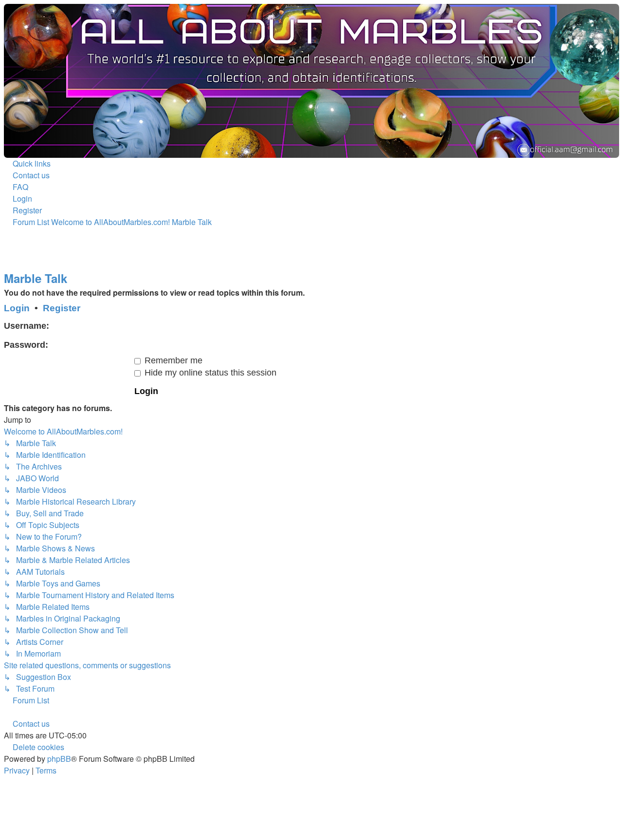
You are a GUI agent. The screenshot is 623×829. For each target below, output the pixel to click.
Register (61, 308)
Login (17, 308)
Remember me (172, 360)
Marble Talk (35, 278)
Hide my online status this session (209, 372)
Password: (26, 345)
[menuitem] (27, 175)
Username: (26, 326)
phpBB (59, 758)
